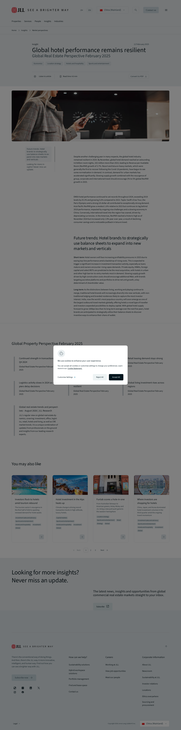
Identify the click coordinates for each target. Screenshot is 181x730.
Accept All (116, 377)
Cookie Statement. (75, 368)
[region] (90, 365)
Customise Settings (67, 377)
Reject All (99, 377)
